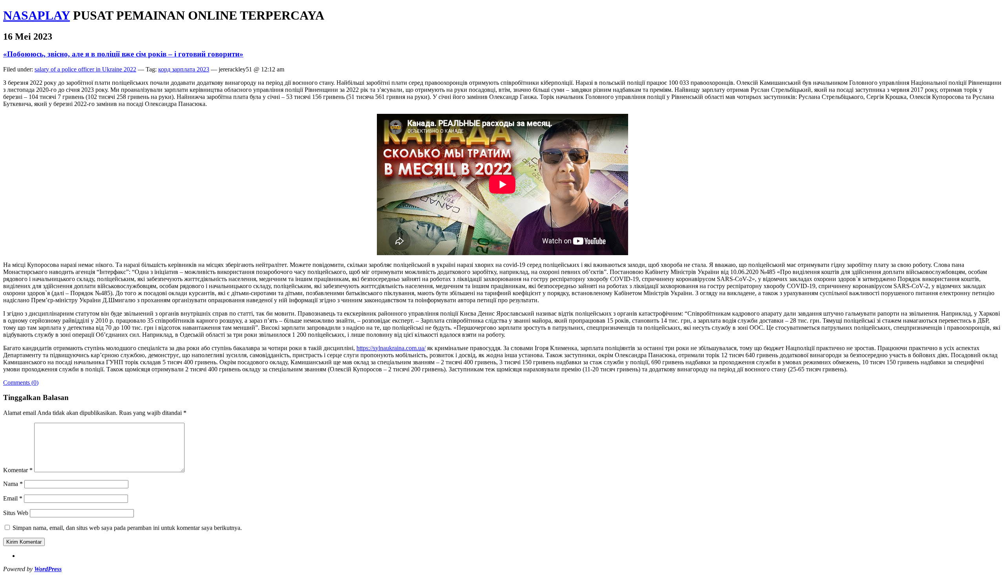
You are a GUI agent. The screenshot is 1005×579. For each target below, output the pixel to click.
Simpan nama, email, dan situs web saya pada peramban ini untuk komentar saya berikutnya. (127, 527)
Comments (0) (20, 382)
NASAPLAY (36, 15)
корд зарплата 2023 (183, 69)
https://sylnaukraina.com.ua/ (391, 348)
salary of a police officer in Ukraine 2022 (85, 69)
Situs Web (15, 513)
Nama (13, 483)
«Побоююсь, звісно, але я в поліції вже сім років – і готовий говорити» (123, 54)
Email (12, 498)
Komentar (18, 470)
